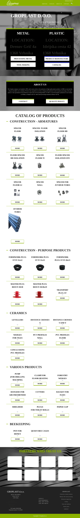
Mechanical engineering (66, 499)
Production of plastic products (66, 494)
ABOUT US (59, 3)
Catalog (66, 501)
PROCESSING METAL (23, 59)
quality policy (57, 101)
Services (44, 3)
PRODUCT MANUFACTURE (57, 59)
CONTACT (23, 101)
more (17, 148)
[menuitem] (71, 4)
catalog (57, 65)
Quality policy (66, 506)
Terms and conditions (66, 504)
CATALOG (51, 3)
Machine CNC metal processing (66, 496)
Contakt (66, 3)
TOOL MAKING (23, 65)
